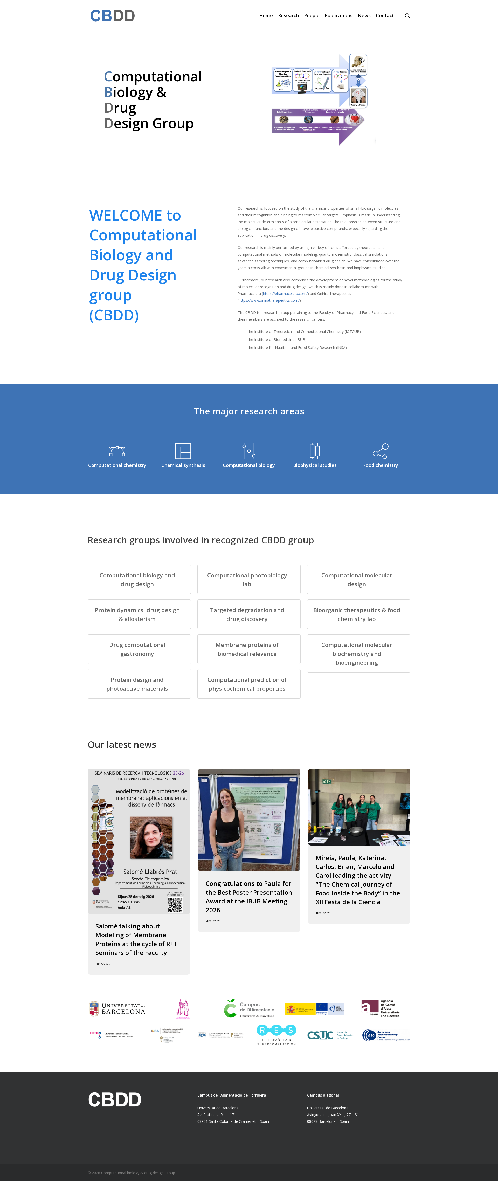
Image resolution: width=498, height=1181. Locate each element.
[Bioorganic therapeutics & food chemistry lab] (358, 614)
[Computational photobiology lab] (249, 579)
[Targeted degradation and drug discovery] (249, 614)
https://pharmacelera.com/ (285, 293)
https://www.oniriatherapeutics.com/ (269, 300)
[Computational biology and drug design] (139, 579)
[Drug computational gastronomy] (139, 649)
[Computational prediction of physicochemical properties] (249, 683)
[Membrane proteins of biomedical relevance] (249, 649)
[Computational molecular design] (358, 579)
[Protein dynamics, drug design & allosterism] (139, 614)
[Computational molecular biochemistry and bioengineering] (358, 653)
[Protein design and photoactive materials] (139, 683)
